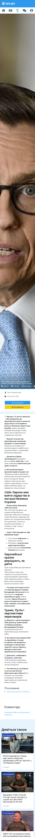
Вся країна (27, 386)
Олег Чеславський (14, 392)
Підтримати (18, 403)
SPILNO (10, 3)
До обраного (19, 407)
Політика (16, 386)
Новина (5, 386)
